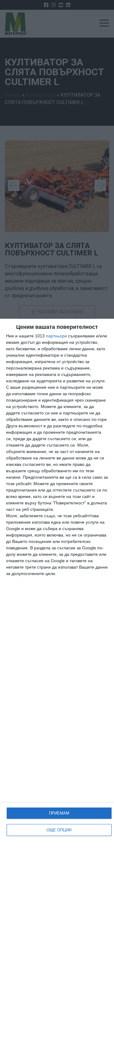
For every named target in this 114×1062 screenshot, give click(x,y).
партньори (56, 336)
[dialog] (57, 690)
